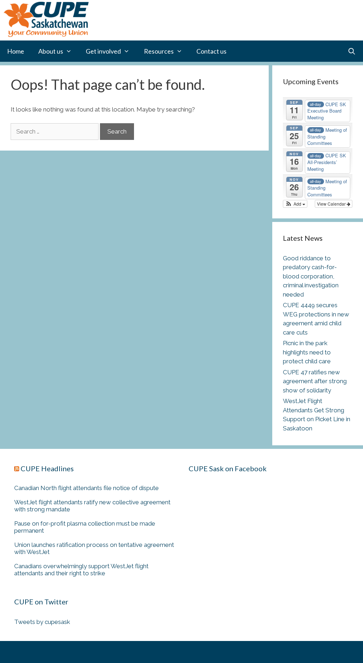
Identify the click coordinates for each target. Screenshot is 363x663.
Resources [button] (159, 51)
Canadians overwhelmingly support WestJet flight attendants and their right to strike (81, 570)
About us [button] (50, 51)
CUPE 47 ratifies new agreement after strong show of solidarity (315, 381)
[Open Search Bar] (352, 51)
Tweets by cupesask (42, 621)
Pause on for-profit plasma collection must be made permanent (84, 527)
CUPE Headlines (47, 468)
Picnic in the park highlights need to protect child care (307, 352)
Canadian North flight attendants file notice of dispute (87, 487)
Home (15, 51)
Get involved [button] (103, 51)
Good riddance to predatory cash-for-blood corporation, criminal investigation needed (311, 276)
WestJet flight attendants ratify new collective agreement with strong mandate (92, 506)
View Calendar (332, 204)
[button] (295, 203)
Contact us (211, 51)
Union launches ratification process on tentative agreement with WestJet (94, 548)
